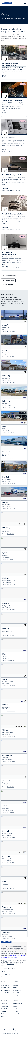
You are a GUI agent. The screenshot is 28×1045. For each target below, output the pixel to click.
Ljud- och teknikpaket (9, 138)
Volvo (11, 955)
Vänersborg (6, 907)
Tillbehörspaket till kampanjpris (12, 100)
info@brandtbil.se (5, 987)
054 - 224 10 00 (11, 483)
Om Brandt (15, 1006)
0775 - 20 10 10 (5, 985)
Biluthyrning (4, 1014)
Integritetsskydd (17, 1014)
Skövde (5, 705)
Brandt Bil (3, 971)
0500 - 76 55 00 (11, 736)
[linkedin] (14, 1029)
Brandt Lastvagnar (5, 974)
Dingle (4, 350)
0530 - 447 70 (10, 635)
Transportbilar (16, 993)
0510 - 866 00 (10, 534)
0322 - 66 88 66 (11, 331)
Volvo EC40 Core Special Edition (12, 175)
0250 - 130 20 (10, 660)
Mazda (15, 957)
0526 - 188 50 (10, 787)
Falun (4, 426)
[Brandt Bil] (7, 3)
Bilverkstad (4, 1003)
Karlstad (5, 477)
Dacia (9, 957)
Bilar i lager (16, 985)
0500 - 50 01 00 (11, 711)
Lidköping (6, 502)
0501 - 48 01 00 (11, 610)
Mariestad (6, 578)
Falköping (6, 376)
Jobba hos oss (16, 1009)
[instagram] (9, 1029)
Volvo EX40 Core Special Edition (12, 214)
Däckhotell (4, 1011)
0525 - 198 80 (10, 812)
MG (2, 957)
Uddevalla (6, 831)
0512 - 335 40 (10, 888)
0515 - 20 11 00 (11, 382)
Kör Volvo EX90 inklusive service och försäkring (10, 64)
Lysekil (4, 553)
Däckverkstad (4, 1006)
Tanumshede (7, 806)
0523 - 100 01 (10, 559)
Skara (4, 679)
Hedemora (6, 452)
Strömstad (6, 781)
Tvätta (2, 1019)
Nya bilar (15, 987)
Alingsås (5, 325)
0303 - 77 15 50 (11, 761)
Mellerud (5, 629)
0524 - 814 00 (10, 357)
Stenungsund (7, 755)
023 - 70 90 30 (10, 432)
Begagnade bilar (17, 990)
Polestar (15, 955)
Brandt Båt (4, 977)
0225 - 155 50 (10, 458)
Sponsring (15, 1011)
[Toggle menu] (25, 3)
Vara (4, 882)
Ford (19, 955)
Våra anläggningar (6, 990)
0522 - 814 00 (10, 863)
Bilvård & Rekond (5, 1009)
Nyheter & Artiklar (17, 1003)
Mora (4, 654)
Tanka (2, 1016)
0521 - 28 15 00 (11, 913)
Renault (5, 957)
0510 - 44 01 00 (11, 508)
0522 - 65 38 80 (11, 837)
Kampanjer (15, 995)
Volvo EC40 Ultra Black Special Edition (9, 253)
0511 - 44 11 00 (11, 685)
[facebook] (4, 1029)
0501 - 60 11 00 (11, 584)
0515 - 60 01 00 (11, 407)
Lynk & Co (23, 955)
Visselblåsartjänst (5, 993)
